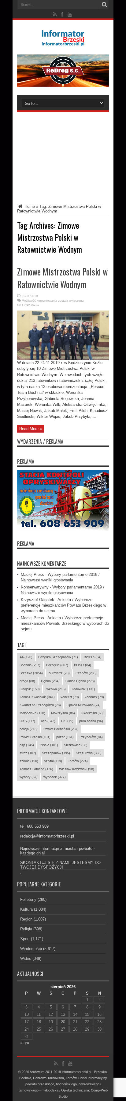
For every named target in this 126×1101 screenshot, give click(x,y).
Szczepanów (56, 753)
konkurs (94, 697)
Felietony (28, 899)
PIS (67, 721)
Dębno (50, 681)
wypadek (54, 777)
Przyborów (91, 737)
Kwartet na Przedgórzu (40, 705)
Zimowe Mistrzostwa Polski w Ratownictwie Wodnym (62, 278)
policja (29, 729)
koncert (70, 697)
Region (26, 919)
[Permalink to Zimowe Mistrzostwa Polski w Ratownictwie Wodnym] (63, 358)
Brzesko (31, 673)
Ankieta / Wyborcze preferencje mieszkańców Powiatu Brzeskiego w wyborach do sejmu (63, 605)
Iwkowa (56, 689)
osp (48, 721)
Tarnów (78, 761)
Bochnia (30, 665)
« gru (24, 1042)
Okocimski (92, 713)
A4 (26, 657)
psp (27, 745)
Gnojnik (30, 689)
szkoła (29, 761)
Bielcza (93, 657)
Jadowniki (83, 689)
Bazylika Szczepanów (58, 657)
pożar (65, 737)
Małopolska (32, 713)
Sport (25, 939)
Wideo (25, 958)
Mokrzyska (63, 713)
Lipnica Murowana (84, 705)
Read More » (30, 428)
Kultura (26, 909)
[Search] (104, 4)
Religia (26, 929)
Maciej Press (32, 574)
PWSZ (49, 745)
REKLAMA (25, 543)
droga (27, 681)
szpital (53, 761)
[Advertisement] (63, 153)
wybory (29, 777)
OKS (27, 721)
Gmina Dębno (80, 681)
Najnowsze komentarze (41, 563)
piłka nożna (91, 721)
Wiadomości (31, 948)
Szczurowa (89, 753)
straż (28, 753)
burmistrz (59, 673)
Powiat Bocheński (61, 729)
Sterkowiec (75, 745)
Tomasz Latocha (36, 769)
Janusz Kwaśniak (37, 697)
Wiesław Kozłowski (76, 769)
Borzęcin (57, 665)
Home (29, 206)
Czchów (86, 673)
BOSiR (82, 665)
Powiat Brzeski (35, 737)
